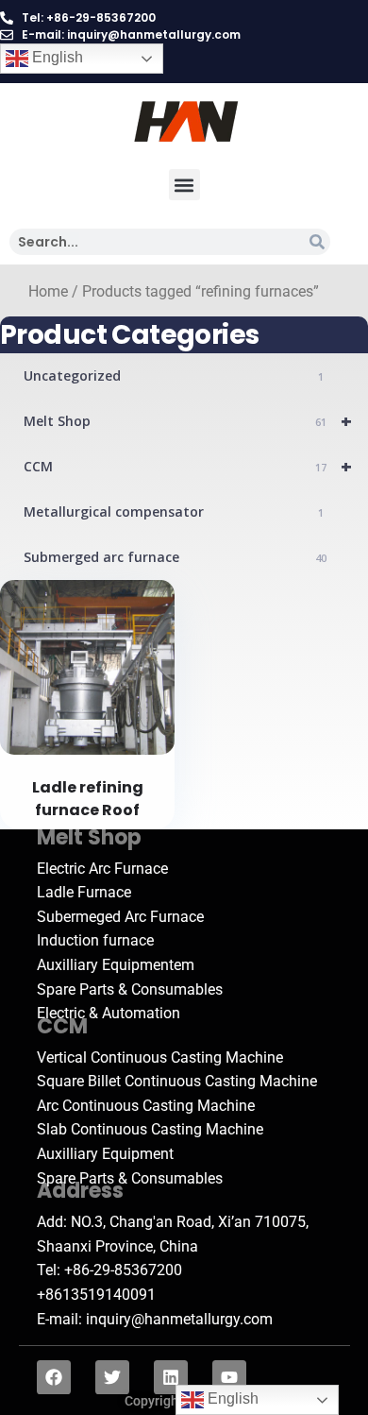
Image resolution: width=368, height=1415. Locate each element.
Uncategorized (174, 375)
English (55, 57)
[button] (184, 184)
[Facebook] (54, 1377)
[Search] (317, 242)
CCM (188, 466)
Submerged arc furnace (175, 557)
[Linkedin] (171, 1377)
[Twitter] (112, 1377)
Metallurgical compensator (174, 511)
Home (48, 291)
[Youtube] (229, 1377)
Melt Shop (188, 421)
